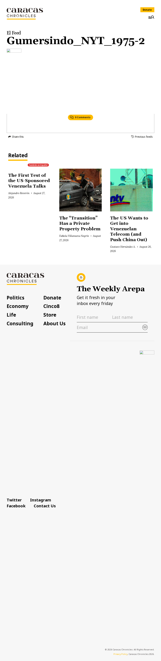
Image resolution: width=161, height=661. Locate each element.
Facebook (16, 506)
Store (49, 314)
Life (11, 314)
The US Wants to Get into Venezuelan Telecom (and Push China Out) (129, 229)
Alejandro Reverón (18, 193)
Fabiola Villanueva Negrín (74, 235)
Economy (17, 306)
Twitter (14, 500)
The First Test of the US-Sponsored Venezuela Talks (29, 181)
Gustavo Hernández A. (122, 246)
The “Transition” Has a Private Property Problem (80, 223)
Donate (147, 9)
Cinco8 (51, 306)
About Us (54, 323)
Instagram (40, 500)
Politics (15, 297)
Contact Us (45, 506)
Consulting (20, 323)
